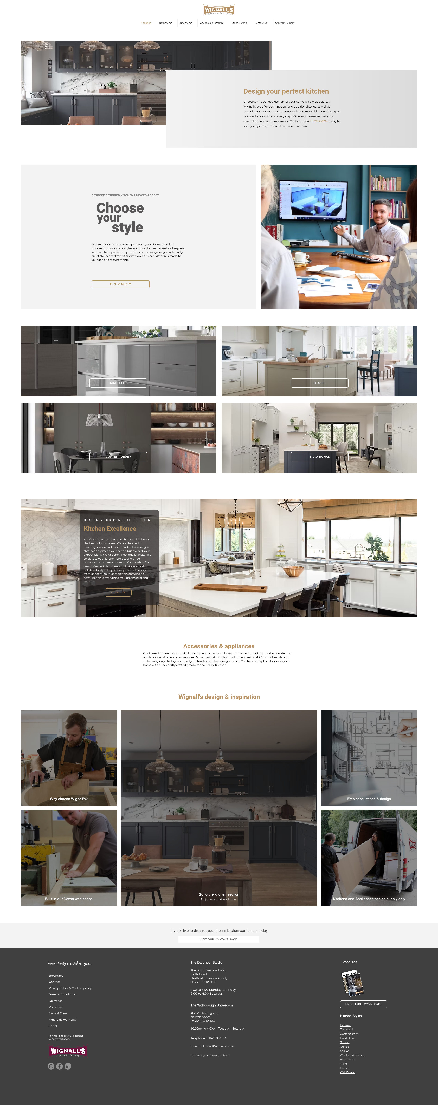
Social (53, 1026)
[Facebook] (59, 1066)
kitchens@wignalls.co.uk (217, 1046)
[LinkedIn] (68, 1066)
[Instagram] (51, 1066)
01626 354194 (319, 121)
